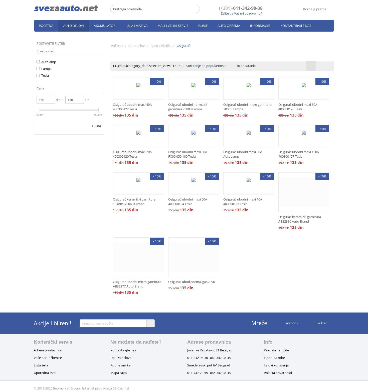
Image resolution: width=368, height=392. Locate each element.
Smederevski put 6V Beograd (208, 365)
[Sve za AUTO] (66, 8)
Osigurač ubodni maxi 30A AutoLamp (242, 154)
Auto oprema (229, 25)
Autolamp (48, 62)
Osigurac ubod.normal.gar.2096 (191, 281)
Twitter (321, 323)
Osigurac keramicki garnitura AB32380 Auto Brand (299, 219)
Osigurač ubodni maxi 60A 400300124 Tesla (187, 201)
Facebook (290, 323)
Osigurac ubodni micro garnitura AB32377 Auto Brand (137, 283)
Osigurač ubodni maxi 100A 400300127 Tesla (298, 154)
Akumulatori (105, 25)
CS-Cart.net (121, 388)
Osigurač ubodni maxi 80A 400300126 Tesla (297, 106)
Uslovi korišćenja (276, 365)
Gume (203, 25)
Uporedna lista (45, 372)
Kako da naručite (276, 350)
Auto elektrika (161, 45)
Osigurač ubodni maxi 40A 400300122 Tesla (132, 106)
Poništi (96, 126)
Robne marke (120, 365)
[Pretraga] (196, 9)
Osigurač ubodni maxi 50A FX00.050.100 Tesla (187, 154)
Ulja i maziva (136, 25)
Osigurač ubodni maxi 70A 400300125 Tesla (242, 201)
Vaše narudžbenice (48, 357)
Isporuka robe (274, 357)
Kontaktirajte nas (295, 25)
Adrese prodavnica (48, 350)
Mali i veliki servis (172, 25)
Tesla (45, 75)
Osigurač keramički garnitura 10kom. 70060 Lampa (134, 201)
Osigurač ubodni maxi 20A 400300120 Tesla (132, 154)
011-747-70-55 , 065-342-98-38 (209, 372)
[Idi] (150, 323)
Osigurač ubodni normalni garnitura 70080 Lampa (187, 106)
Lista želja (41, 365)
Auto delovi (73, 25)
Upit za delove (120, 357)
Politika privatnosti (278, 372)
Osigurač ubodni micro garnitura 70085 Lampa (247, 106)
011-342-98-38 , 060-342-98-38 (209, 357)
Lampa (46, 68)
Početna (46, 25)
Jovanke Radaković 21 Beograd (210, 350)
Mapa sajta (118, 372)
